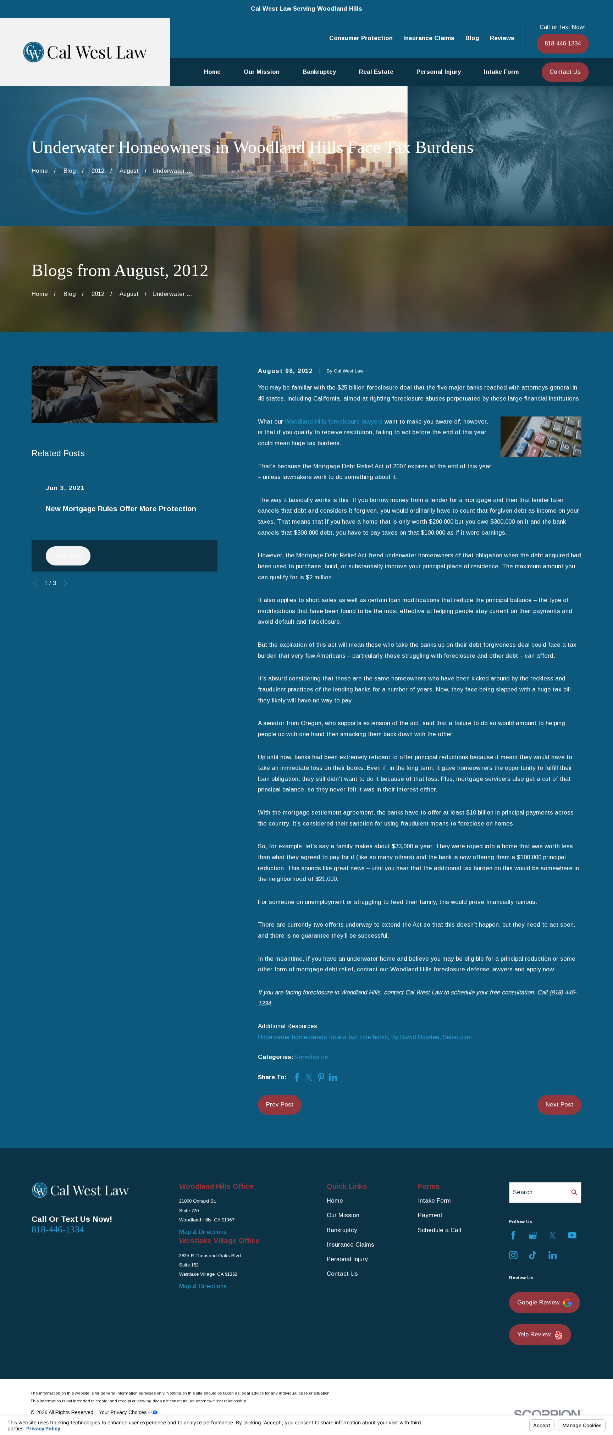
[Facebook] (513, 1235)
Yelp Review (534, 1334)
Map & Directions (203, 1232)
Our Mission (343, 1215)
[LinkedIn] (552, 1255)
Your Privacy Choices (123, 1412)
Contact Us (565, 71)
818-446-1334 (563, 43)
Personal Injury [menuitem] (438, 71)
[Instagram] (513, 1255)
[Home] (85, 52)
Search (522, 1192)
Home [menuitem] (212, 71)
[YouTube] (572, 1235)
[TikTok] (533, 1255)
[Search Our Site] (574, 1193)
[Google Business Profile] (533, 1235)
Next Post (559, 1104)
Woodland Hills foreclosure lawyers (334, 421)
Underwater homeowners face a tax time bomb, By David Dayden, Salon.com (365, 1037)
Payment (430, 1215)
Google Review (538, 1302)
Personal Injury (347, 1259)
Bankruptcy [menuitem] (319, 71)
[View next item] (65, 583)
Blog (472, 38)
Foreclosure (311, 1057)
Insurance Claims (428, 38)
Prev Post (279, 1104)
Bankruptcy (342, 1230)
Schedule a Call (439, 1230)
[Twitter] (552, 1235)
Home (335, 1200)
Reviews (502, 38)
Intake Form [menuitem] (501, 71)
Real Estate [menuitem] (376, 71)
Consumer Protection (361, 38)
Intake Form (434, 1200)
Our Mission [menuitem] (262, 71)
